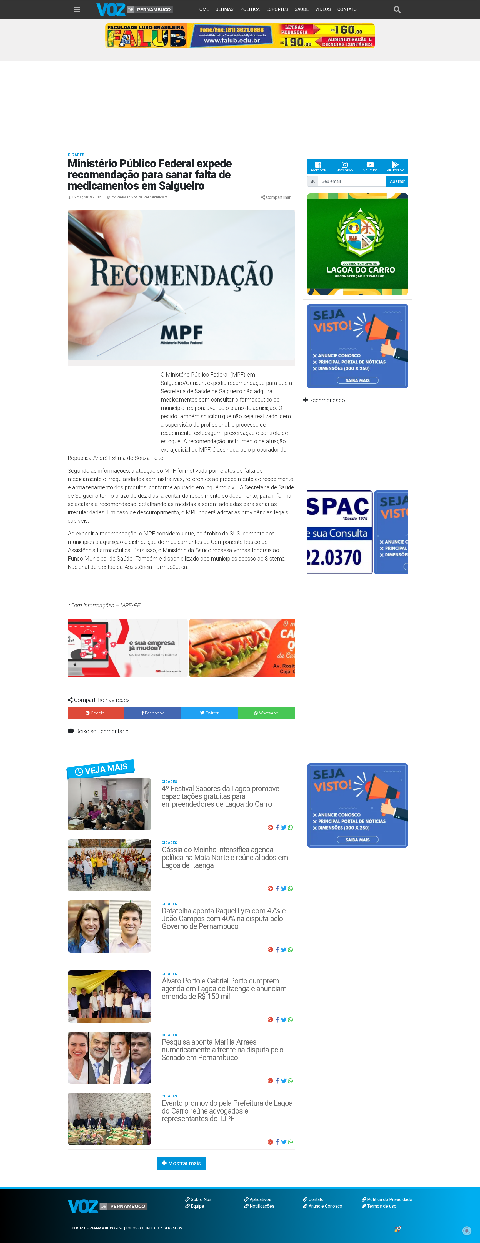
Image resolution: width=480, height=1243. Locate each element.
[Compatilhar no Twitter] (284, 826)
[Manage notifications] (466, 1230)
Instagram (345, 170)
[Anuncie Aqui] (357, 345)
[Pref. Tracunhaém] (365, 243)
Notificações (261, 1205)
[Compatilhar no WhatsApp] (290, 826)
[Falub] (240, 35)
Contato (316, 1198)
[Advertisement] (240, 103)
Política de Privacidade (389, 1198)
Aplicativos (260, 1198)
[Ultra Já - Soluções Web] (398, 1227)
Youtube (370, 170)
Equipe (197, 1205)
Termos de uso (381, 1205)
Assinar (397, 181)
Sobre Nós (201, 1198)
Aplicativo (395, 170)
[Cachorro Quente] (181, 647)
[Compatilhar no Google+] (270, 826)
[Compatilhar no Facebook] (277, 826)
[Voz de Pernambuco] (134, 9)
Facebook (318, 170)
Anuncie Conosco (325, 1205)
